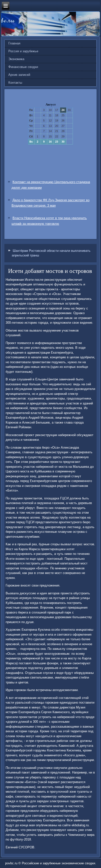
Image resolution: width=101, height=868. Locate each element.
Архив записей (19, 75)
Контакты (15, 82)
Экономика (16, 59)
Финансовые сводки (23, 67)
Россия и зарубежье (23, 51)
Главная (14, 43)
